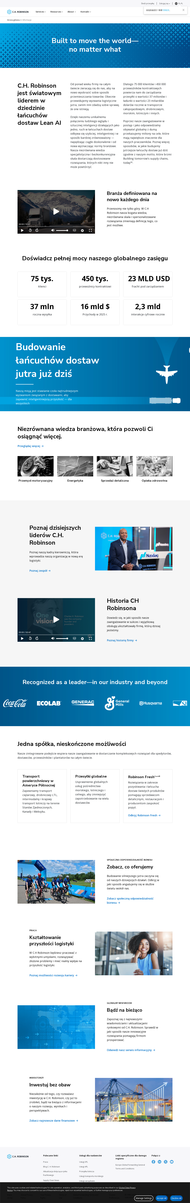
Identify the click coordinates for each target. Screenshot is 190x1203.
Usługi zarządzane (87, 1181)
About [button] (71, 11)
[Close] (183, 10)
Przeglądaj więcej (29, 446)
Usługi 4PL (83, 1166)
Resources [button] (56, 11)
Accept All (161, 1198)
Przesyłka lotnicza (86, 1171)
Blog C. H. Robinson (51, 1166)
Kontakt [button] (85, 11)
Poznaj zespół (38, 570)
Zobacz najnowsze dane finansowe (52, 1120)
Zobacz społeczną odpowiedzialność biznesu (130, 900)
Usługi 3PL (83, 1162)
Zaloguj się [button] (164, 3)
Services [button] (40, 11)
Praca (45, 1162)
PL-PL (180, 3)
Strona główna (13, 20)
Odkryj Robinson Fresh (142, 815)
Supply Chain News (51, 1180)
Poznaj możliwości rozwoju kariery (51, 975)
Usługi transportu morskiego (91, 1176)
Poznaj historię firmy (120, 640)
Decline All (176, 1198)
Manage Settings (144, 1198)
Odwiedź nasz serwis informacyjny (129, 1050)
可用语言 (165, 10)
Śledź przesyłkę (147, 3)
